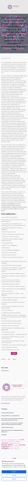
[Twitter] (14, 458)
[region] (14, 470)
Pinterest (14, 359)
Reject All (14, 479)
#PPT (19, 439)
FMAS (19, 443)
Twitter (9, 359)
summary (11, 448)
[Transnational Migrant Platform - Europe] (14, 6)
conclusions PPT (17, 441)
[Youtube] (15, 458)
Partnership (4, 434)
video (19, 448)
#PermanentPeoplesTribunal (12, 439)
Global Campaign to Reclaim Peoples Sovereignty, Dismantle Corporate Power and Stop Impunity (12, 424)
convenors (4, 443)
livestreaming (15, 445)
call (5, 441)
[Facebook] (12, 458)
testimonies (15, 448)
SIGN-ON (14, 353)
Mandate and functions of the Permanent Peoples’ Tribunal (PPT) (12, 431)
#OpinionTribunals (4, 439)
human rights (7, 444)
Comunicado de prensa (10, 441)
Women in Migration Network (7, 412)
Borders (2, 441)
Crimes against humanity (13, 443)
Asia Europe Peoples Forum (7, 427)
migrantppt (21, 445)
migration (5, 446)
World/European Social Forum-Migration (10, 415)
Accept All (14, 471)
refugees (5, 448)
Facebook (3, 359)
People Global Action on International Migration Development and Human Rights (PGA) (12, 419)
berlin (22, 439)
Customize (14, 475)
